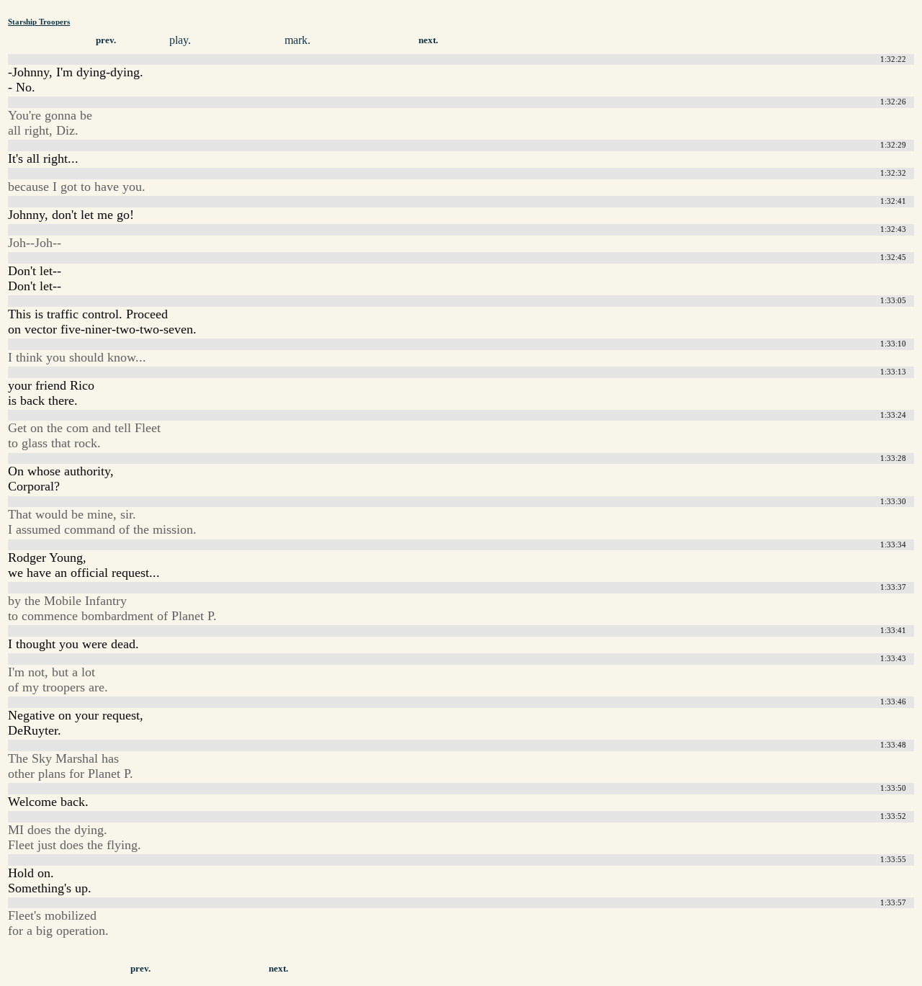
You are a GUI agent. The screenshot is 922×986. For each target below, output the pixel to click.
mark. (297, 40)
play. (180, 40)
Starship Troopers (39, 21)
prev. (106, 40)
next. (428, 40)
